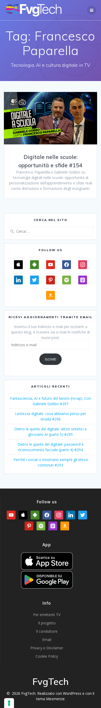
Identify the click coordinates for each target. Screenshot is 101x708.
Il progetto (47, 622)
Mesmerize (55, 698)
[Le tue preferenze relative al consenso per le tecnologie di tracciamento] (9, 703)
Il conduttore (46, 631)
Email (46, 639)
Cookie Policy (46, 656)
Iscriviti (50, 359)
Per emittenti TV (46, 614)
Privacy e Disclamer (46, 647)
